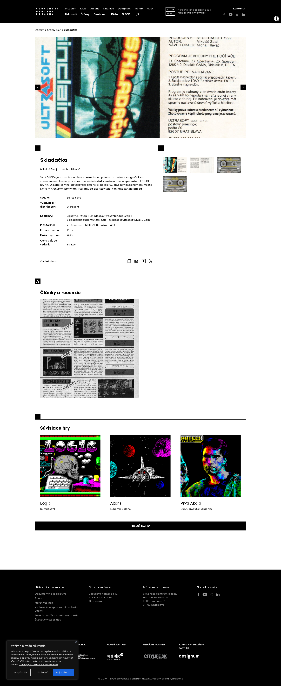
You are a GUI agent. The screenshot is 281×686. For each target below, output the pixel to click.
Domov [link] (39, 29)
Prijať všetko (63, 672)
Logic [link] (45, 503)
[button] (243, 87)
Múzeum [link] (70, 8)
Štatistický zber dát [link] (48, 619)
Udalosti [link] (71, 14)
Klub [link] (83, 8)
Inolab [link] (138, 8)
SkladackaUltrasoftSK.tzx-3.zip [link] (87, 220)
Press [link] (38, 598)
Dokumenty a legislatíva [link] (50, 593)
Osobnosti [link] (100, 14)
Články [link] (85, 14)
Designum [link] (124, 8)
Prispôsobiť (20, 672)
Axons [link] (116, 503)
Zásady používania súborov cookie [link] (38, 664)
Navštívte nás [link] (44, 602)
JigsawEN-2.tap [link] (77, 216)
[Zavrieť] (76, 642)
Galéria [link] (94, 8)
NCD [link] (150, 8)
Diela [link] (114, 14)
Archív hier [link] (54, 29)
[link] (277, 18)
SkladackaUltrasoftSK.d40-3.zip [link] (129, 220)
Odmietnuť (42, 672)
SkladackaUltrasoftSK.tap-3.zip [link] (110, 216)
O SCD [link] (126, 14)
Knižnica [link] (108, 8)
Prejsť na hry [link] (141, 526)
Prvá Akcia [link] (191, 503)
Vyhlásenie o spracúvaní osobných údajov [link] (57, 609)
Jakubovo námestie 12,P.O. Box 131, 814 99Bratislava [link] (103, 597)
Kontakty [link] (239, 8)
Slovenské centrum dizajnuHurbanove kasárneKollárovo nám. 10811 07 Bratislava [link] (160, 599)
